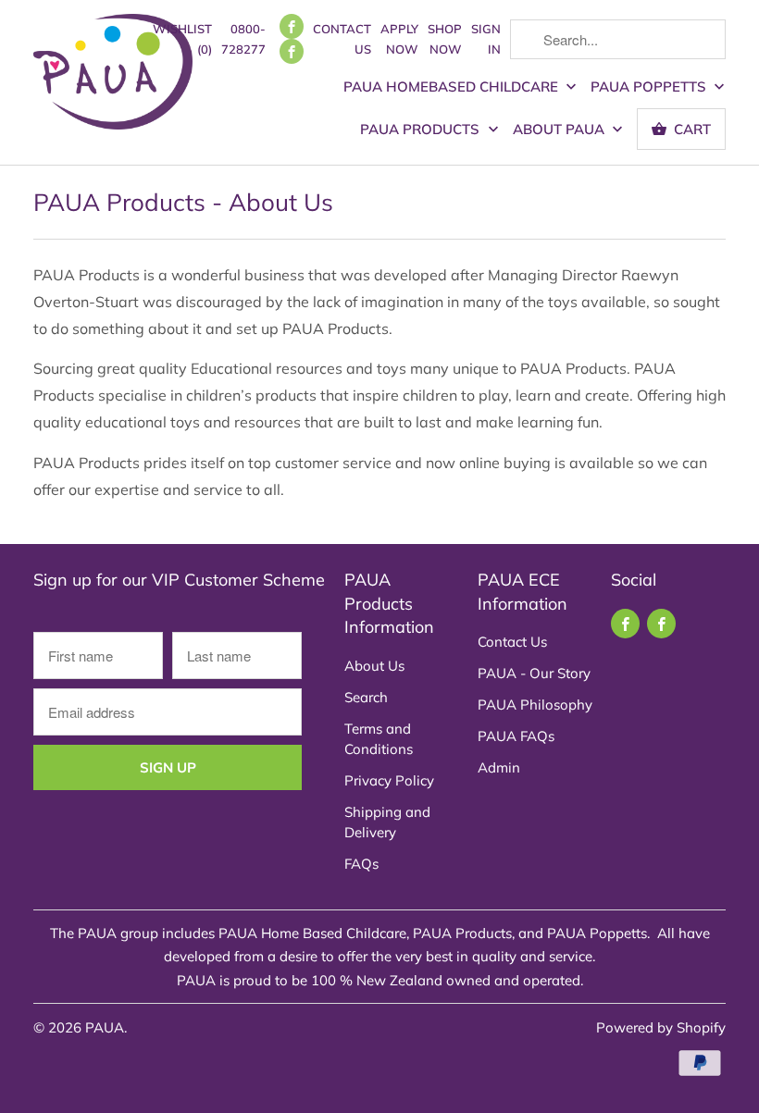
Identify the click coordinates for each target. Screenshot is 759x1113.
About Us (374, 665)
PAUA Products (421, 129)
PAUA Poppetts (650, 86)
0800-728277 (243, 38)
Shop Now (445, 38)
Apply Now (399, 38)
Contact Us (342, 38)
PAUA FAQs (516, 736)
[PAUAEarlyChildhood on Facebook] (292, 51)
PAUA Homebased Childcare (452, 86)
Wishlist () (182, 38)
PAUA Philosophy (535, 704)
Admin (499, 767)
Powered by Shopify (661, 1027)
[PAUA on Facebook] (292, 26)
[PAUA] (113, 78)
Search (366, 697)
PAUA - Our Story (534, 673)
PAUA (104, 1027)
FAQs (361, 863)
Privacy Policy (389, 780)
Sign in (486, 38)
